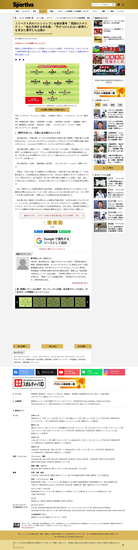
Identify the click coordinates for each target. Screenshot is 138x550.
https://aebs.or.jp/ (28, 527)
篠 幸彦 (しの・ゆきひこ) (41, 258)
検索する (113, 5)
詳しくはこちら (18, 547)
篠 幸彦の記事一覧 (79, 283)
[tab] (34, 11)
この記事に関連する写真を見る (52, 110)
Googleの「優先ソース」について (51, 249)
